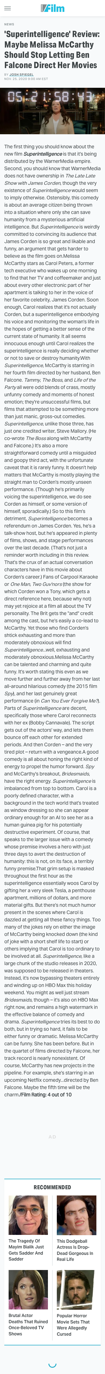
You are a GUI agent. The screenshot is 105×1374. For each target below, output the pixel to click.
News (9, 24)
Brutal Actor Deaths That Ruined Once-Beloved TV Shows (28, 1324)
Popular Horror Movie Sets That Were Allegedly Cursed (73, 1325)
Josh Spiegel (21, 74)
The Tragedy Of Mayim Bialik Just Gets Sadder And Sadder (26, 1250)
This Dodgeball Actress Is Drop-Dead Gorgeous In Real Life (75, 1250)
